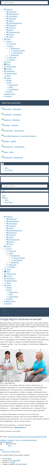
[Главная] (3, 309)
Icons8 (12, 462)
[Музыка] (4, 191)
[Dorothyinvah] (7, 130)
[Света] (5, 152)
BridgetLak (16, 120)
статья (17, 440)
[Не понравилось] (7, 444)
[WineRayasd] (7, 157)
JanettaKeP (17, 114)
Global (24, 464)
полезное (10, 440)
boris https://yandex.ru (29, 136)
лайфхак (3, 440)
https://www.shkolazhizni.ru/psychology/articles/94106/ (27, 437)
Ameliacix (15, 125)
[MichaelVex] (7, 109)
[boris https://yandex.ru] (11, 136)
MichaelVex (17, 109)
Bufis (10, 459)
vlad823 (13, 141)
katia (9, 445)
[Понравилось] (1, 444)
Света (11, 152)
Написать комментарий (11, 451)
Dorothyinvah (19, 131)
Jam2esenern (19, 147)
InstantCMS (16, 460)
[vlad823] (5, 141)
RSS (1, 450)
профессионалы (6, 442)
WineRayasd (18, 157)
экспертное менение (29, 440)
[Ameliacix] (6, 125)
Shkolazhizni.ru (20, 427)
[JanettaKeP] (7, 114)
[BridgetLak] (6, 120)
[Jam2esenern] (7, 147)
